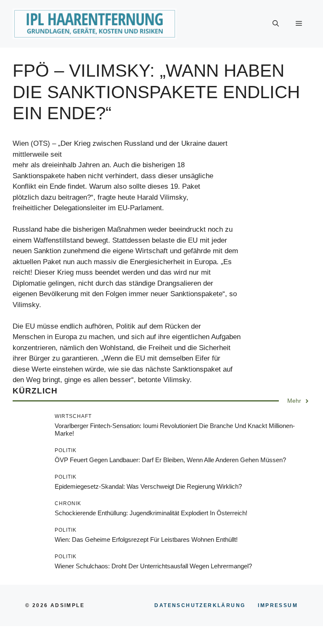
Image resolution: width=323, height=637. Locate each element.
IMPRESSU (278, 605)
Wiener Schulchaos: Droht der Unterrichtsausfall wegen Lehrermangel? (153, 566)
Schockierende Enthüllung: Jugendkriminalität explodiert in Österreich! (151, 513)
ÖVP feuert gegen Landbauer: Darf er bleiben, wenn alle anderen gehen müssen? (170, 459)
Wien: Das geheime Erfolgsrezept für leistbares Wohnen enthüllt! (146, 539)
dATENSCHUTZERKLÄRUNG (199, 605)
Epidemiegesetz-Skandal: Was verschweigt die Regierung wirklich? (148, 486)
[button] (275, 24)
